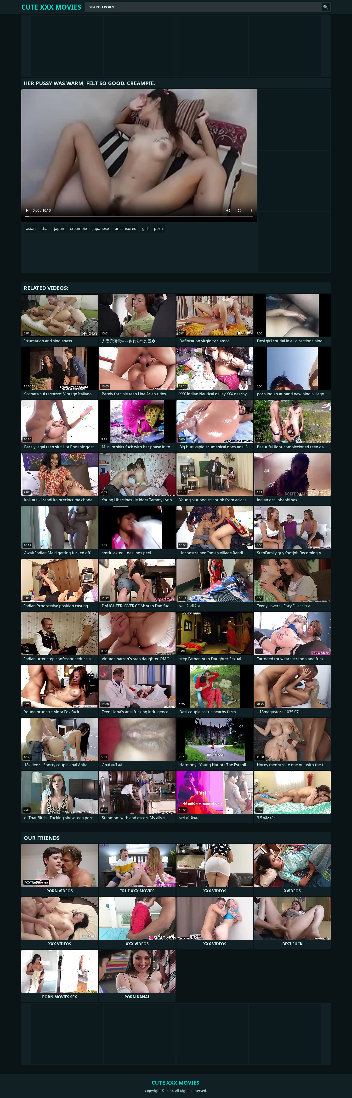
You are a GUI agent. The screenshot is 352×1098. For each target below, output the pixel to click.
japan (59, 228)
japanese (101, 228)
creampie (78, 228)
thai (44, 228)
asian (31, 228)
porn (158, 228)
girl (145, 228)
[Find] (326, 7)
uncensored (125, 228)
